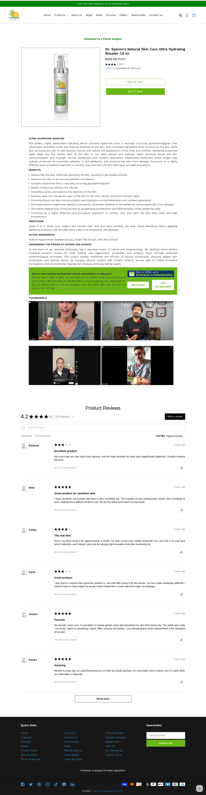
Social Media (71, 754)
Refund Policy (29, 754)
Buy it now (135, 91)
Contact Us (70, 737)
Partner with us (73, 750)
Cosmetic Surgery (115, 737)
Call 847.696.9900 (163, 285)
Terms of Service (30, 759)
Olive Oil (110, 746)
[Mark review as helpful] (181, 467)
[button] (72, 416)
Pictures (25, 741)
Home (24, 733)
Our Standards (113, 750)
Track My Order (73, 759)
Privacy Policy (29, 750)
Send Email (138, 284)
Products (26, 737)
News (67, 746)
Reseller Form (113, 754)
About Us (69, 733)
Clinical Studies (114, 733)
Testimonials (71, 741)
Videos (25, 746)
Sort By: (160, 436)
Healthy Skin (112, 741)
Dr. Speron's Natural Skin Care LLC (106, 791)
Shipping (110, 68)
